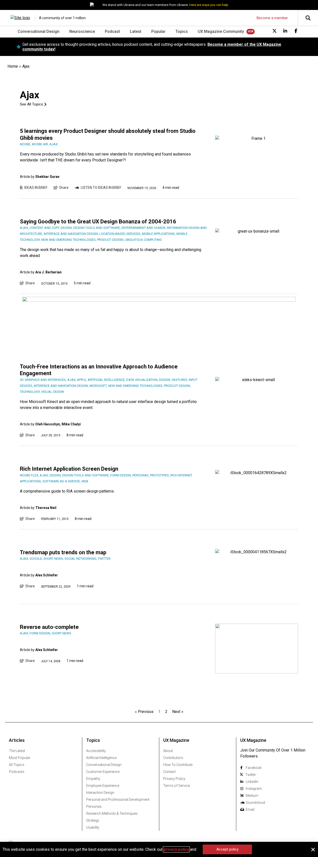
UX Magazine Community (221, 31)
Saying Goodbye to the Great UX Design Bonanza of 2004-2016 (98, 221)
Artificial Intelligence (101, 758)
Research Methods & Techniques (112, 813)
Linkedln (252, 782)
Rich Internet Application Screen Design (69, 469)
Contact (169, 772)
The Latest (17, 751)
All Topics (16, 765)
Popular (158, 31)
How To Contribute (178, 765)
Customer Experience (102, 772)
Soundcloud (255, 803)
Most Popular (19, 758)
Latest (135, 31)
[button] (313, 849)
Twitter (250, 775)
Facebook (254, 768)
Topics (181, 31)
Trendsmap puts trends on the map (63, 552)
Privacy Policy (174, 779)
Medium (252, 796)
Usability (92, 827)
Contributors (173, 758)
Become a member (272, 18)
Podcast (112, 31)
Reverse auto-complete (49, 627)
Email (250, 809)
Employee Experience (102, 786)
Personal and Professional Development (117, 800)
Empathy (93, 779)
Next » (177, 711)
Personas (94, 806)
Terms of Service (176, 786)
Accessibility (96, 751)
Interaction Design (100, 793)
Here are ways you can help (208, 5)
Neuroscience (82, 31)
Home (12, 66)
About (168, 751)
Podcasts (16, 772)
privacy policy (176, 849)
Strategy (92, 820)
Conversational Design (38, 31)
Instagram (254, 789)
